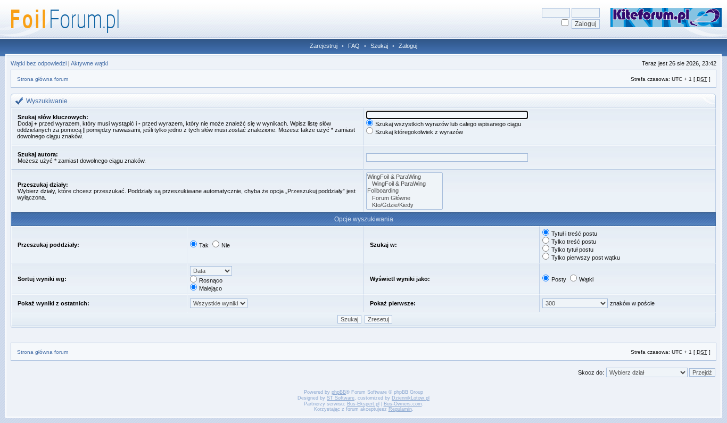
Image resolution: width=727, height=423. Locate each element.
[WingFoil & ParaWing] (404, 176)
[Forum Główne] (404, 198)
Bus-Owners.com (403, 404)
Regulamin (400, 409)
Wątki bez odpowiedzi (39, 63)
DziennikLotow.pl (410, 398)
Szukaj (379, 46)
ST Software (340, 398)
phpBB (339, 392)
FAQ (354, 46)
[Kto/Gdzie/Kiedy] (404, 205)
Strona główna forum (42, 79)
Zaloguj (408, 46)
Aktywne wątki (89, 63)
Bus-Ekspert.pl (363, 404)
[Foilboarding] (404, 190)
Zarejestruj (323, 46)
